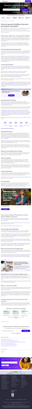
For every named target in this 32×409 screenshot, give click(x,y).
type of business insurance (9, 223)
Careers (22, 378)
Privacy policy (7, 399)
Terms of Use (4, 367)
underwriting (19, 67)
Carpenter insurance (4, 378)
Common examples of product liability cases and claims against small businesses (21, 263)
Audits (2, 291)
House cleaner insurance (5, 383)
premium (2, 58)
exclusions (23, 254)
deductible (7, 243)
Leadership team (23, 377)
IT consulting (6, 140)
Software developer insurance (5, 382)
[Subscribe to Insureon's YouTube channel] (13, 392)
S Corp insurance (14, 383)
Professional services (17, 103)
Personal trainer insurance (5, 388)
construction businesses (5, 102)
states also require (18, 112)
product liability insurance (8, 256)
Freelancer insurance (14, 378)
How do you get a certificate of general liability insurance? (9, 340)
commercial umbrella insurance (17, 240)
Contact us (22, 387)
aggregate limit (15, 234)
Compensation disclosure (24, 383)
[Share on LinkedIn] (2, 352)
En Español (25, 399)
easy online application (12, 302)
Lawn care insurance (4, 384)
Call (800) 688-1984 (10, 373)
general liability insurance (16, 50)
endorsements (3, 255)
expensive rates (19, 225)
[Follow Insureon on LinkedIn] (12, 392)
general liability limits (11, 239)
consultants (25, 103)
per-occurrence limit (16, 233)
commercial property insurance (6, 277)
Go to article (27, 270)
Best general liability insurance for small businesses (8, 345)
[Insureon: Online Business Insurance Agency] (5, 1)
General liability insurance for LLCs (6, 339)
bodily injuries (22, 56)
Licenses (15, 399)
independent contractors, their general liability (10, 110)
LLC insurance (13, 382)
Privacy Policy (9, 367)
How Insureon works (23, 382)
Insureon (6, 402)
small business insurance (9, 37)
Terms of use (11, 399)
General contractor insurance (5, 377)
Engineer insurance (4, 387)
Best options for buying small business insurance (8, 343)
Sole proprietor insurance (15, 384)
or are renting (21, 277)
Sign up (5, 365)
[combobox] (3, 9)
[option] (5, 124)
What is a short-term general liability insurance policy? (9, 344)
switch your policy (23, 222)
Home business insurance (15, 379)
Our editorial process (24, 384)
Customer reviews (23, 379)
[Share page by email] (4, 352)
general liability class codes (14, 66)
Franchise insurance (14, 377)
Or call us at (16, 12)
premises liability (10, 51)
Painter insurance (4, 379)
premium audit (6, 287)
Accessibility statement (20, 399)
